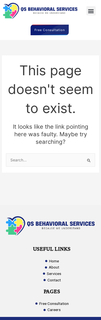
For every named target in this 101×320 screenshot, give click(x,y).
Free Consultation (50, 30)
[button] (91, 10)
